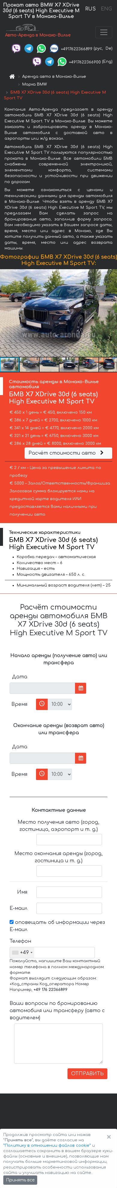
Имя (22, 892)
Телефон (20, 941)
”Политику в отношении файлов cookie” (47, 1145)
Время (19, 704)
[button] (111, 313)
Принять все (20, 1180)
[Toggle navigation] (103, 32)
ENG (106, 9)
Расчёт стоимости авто (62, 453)
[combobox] (22, 952)
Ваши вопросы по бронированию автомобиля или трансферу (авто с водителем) (57, 1011)
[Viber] (16, 48)
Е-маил (18, 908)
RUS (90, 9)
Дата (19, 677)
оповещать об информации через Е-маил (57, 926)
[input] (42, 688)
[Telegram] (28, 48)
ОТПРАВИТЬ (87, 1073)
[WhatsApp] (41, 48)
